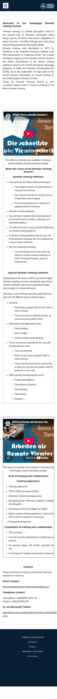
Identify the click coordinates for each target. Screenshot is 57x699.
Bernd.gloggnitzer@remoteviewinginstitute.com (26, 587)
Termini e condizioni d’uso (33, 637)
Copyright (32, 642)
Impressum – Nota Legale (32, 651)
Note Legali (33, 656)
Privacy (32, 647)
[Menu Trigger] (5, 5)
